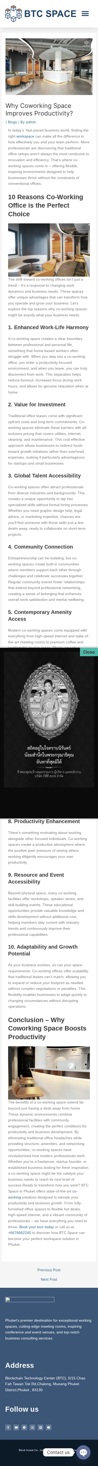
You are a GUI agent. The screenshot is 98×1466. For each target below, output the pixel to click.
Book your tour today (36, 1227)
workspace (25, 136)
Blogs (12, 122)
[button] (85, 13)
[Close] (89, 652)
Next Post (49, 1279)
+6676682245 (19, 1233)
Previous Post (49, 1270)
